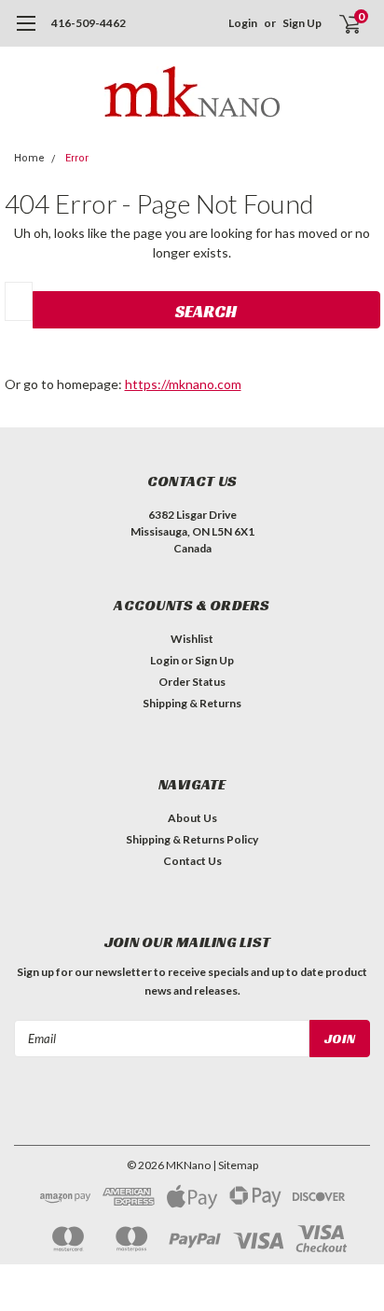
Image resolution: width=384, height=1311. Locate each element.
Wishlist (192, 639)
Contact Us (192, 861)
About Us (192, 818)
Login (242, 23)
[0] (339, 23)
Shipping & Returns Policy (192, 839)
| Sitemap (235, 1165)
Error (77, 158)
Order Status (192, 682)
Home (29, 158)
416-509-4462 (88, 23)
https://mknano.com (183, 384)
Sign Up (302, 23)
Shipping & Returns (192, 703)
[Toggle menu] (25, 32)
